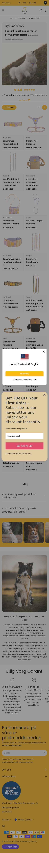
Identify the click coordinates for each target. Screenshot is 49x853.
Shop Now (24, 374)
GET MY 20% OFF (25, 445)
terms (29, 453)
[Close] (44, 352)
